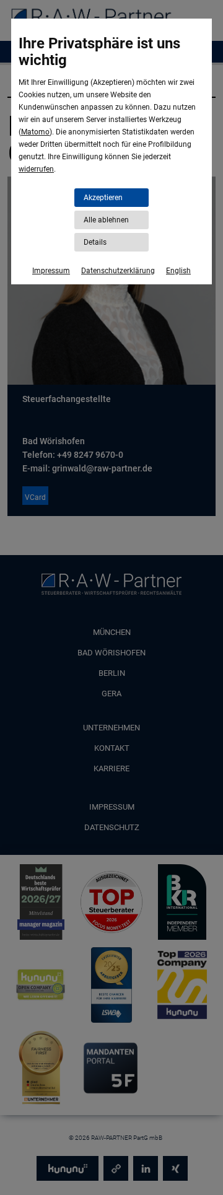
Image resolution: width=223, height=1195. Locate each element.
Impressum (51, 270)
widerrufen (36, 169)
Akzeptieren (103, 197)
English (178, 270)
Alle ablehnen (106, 220)
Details (95, 242)
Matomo (35, 132)
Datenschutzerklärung (118, 270)
